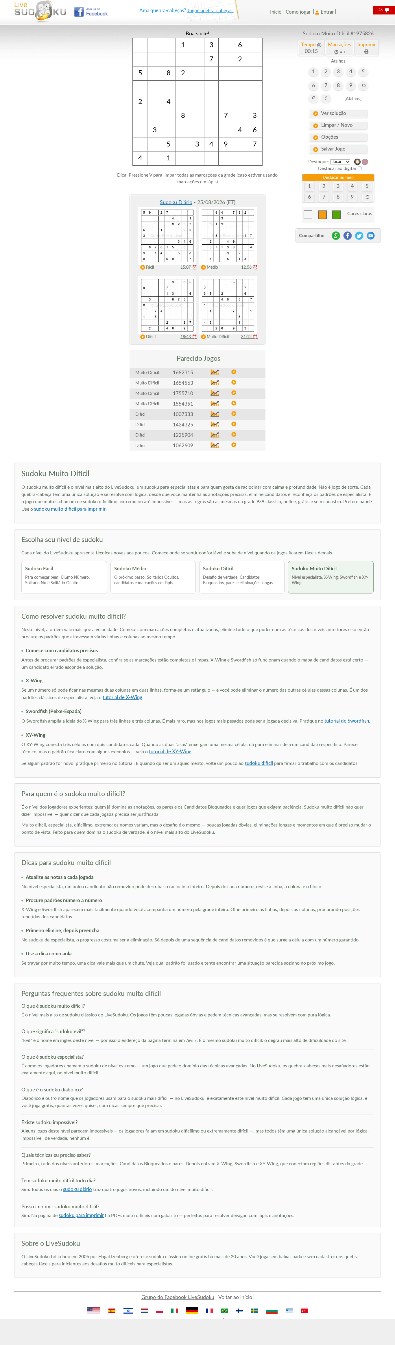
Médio (212, 267)
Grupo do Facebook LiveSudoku (177, 1297)
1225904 (183, 435)
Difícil (151, 337)
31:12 (249, 337)
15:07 (188, 267)
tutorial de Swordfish (346, 721)
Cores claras (359, 213)
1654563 (183, 383)
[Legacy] (365, 162)
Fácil (150, 267)
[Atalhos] (353, 99)
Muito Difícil (218, 337)
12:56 (249, 267)
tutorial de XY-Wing (170, 751)
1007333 (183, 414)
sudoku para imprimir (81, 1215)
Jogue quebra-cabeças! (210, 10)
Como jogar (299, 12)
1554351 (183, 404)
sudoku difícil (259, 763)
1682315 (183, 372)
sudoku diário (77, 1189)
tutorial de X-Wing (122, 697)
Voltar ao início (235, 1297)
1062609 (183, 445)
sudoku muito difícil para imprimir (70, 509)
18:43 (188, 337)
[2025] (357, 162)
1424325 (183, 424)
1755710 (183, 393)
